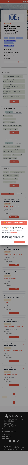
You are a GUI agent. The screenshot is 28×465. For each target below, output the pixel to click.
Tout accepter (19, 242)
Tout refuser (7, 242)
